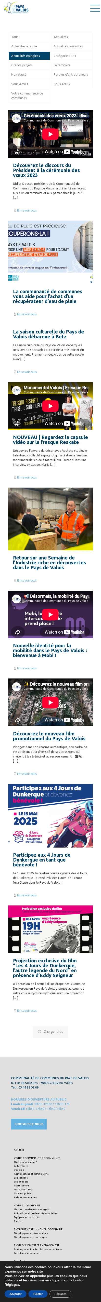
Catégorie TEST (65, 55)
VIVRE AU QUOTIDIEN (27, 1205)
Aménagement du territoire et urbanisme (38, 1249)
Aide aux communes (25, 1197)
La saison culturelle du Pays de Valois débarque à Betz (48, 334)
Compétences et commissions (31, 1173)
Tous (14, 37)
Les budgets (21, 1181)
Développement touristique (30, 1237)
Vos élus (19, 1170)
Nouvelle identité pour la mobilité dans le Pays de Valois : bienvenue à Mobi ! (50, 650)
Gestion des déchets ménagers (32, 1209)
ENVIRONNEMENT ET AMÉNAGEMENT (36, 1245)
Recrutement (21, 1185)
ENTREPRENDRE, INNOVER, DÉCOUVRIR (38, 1229)
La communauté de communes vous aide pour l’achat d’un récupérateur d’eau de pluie (47, 296)
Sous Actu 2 (62, 84)
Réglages (60, 1294)
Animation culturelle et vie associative (35, 1213)
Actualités (61, 37)
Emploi (18, 1221)
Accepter (16, 1294)
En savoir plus (27, 210)
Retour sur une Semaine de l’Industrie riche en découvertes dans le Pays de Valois (49, 562)
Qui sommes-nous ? (25, 1162)
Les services (21, 1177)
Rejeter (38, 1294)
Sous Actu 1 (19, 84)
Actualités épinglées (25, 55)
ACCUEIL (19, 1150)
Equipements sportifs (26, 1217)
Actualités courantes (68, 46)
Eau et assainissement (26, 1253)
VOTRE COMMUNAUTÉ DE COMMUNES (37, 1158)
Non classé (18, 74)
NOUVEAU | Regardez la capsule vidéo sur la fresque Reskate (50, 439)
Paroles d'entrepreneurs (71, 74)
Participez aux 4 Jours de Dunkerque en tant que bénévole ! (42, 859)
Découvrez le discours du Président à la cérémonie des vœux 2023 (46, 170)
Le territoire (62, 65)
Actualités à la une (24, 46)
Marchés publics (23, 1193)
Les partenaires (23, 1189)
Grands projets (22, 65)
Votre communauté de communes (27, 96)
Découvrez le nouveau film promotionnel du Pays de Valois (49, 736)
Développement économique (31, 1233)
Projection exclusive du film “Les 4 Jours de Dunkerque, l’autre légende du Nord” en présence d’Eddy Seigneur (45, 968)
